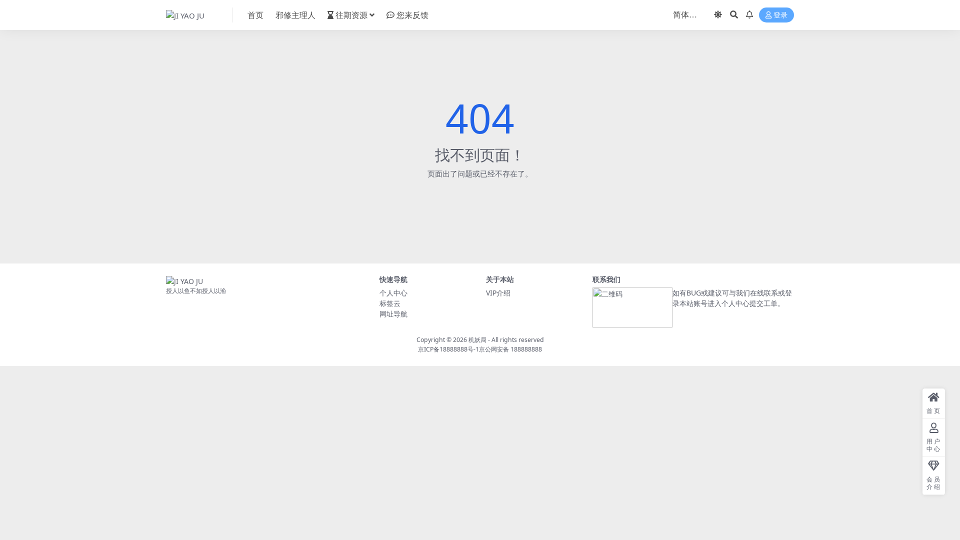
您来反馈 (412, 15)
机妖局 (477, 340)
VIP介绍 (498, 293)
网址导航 (394, 313)
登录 (781, 15)
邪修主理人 (296, 15)
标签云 (390, 303)
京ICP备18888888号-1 (448, 349)
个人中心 (394, 293)
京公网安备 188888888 (510, 349)
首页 (256, 15)
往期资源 (352, 15)
